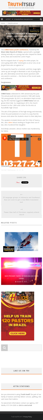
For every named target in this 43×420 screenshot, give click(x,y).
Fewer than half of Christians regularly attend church (21, 213)
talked (10, 122)
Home (3, 23)
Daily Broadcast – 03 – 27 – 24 (15, 170)
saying (21, 60)
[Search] (41, 19)
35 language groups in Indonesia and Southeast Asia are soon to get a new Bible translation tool (21, 199)
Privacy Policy (27, 417)
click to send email (25, 405)
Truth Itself (4, 170)
